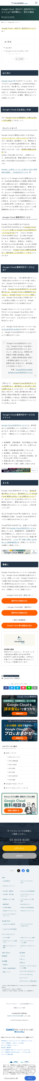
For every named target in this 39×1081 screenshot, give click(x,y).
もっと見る (19, 59)
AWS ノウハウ (11, 753)
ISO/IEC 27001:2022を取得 (15, 1016)
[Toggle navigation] (36, 3)
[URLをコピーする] (34, 687)
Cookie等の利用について (26, 1003)
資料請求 (19, 856)
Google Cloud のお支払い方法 (17, 51)
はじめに (9, 48)
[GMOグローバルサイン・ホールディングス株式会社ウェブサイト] (19, 1031)
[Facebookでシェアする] (23, 870)
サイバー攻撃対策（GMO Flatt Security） (10, 1052)
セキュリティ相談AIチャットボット (9, 1045)
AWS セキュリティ (15, 757)
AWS (3, 878)
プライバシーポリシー (10, 1078)
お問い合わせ (19, 848)
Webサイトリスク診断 (18, 1043)
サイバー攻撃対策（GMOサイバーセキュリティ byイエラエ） (16, 1049)
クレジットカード (14, 54)
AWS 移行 (12, 772)
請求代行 (12, 17)
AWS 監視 (12, 768)
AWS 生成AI (13, 764)
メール (15, 539)
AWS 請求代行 (13, 776)
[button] (6, 687)
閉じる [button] (30, 1078)
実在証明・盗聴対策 (6, 1047)
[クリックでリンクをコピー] (27, 870)
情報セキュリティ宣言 (19, 1008)
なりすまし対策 (26, 1052)
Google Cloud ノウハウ (11, 676)
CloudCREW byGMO (11, 329)
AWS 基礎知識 (13, 761)
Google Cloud (6, 17)
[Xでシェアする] (18, 870)
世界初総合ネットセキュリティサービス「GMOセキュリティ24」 (17, 1040)
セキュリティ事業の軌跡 (7, 1054)
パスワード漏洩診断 (6, 1043)
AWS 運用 (12, 780)
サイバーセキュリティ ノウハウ (17, 788)
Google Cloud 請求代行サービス (14, 425)
